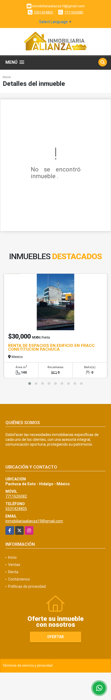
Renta (13, 572)
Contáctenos (19, 579)
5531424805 (43, 12)
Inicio (7, 77)
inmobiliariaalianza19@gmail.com (34, 521)
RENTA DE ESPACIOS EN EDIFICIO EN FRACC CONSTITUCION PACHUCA (51, 347)
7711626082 (73, 12)
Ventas (14, 564)
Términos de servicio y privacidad (28, 665)
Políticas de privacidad (27, 586)
